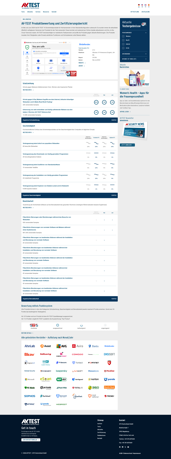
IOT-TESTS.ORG (135, 12)
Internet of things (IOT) (129, 59)
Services (38, 12)
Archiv (81, 66)
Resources (46, 12)
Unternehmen (126, 54)
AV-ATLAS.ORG (146, 12)
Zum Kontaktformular (30, 440)
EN (142, 6)
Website (81, 63)
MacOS (127, 40)
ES (148, 6)
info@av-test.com (128, 435)
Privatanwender (127, 33)
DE (139, 6)
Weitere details (26, 333)
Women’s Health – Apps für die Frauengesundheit (134, 94)
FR (145, 6)
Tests (23, 12)
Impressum (137, 453)
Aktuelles (30, 12)
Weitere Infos (27, 90)
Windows (128, 36)
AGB (120, 453)
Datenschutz (127, 453)
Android (128, 44)
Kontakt (54, 12)
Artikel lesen (124, 112)
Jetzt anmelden (126, 145)
